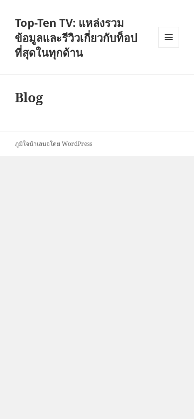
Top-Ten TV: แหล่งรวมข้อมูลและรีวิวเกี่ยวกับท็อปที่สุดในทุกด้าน (76, 37)
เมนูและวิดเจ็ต (168, 37)
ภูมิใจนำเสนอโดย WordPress (53, 144)
